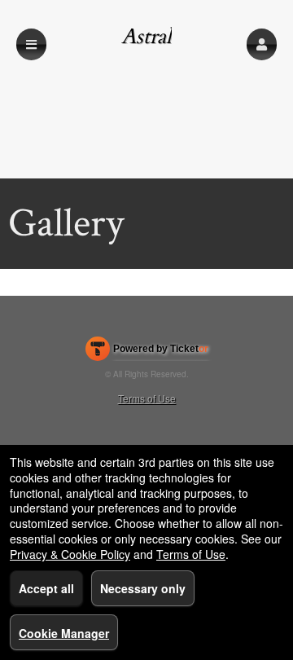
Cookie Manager (64, 633)
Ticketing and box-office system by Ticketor (147, 352)
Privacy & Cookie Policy (70, 554)
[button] (262, 44)
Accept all (46, 588)
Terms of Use (147, 398)
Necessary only (143, 588)
